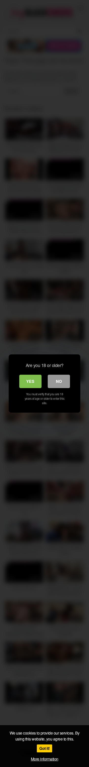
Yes (30, 381)
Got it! (44, 748)
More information (44, 759)
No (59, 381)
